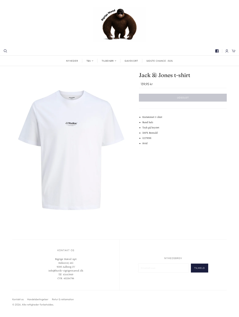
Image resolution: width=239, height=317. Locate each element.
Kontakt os (18, 299)
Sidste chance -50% (159, 60)
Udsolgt (183, 97)
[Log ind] (227, 51)
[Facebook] (217, 51)
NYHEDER (72, 60)
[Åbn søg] (5, 51)
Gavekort (131, 60)
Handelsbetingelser (37, 299)
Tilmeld (199, 268)
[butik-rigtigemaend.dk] (119, 24)
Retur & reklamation (63, 299)
